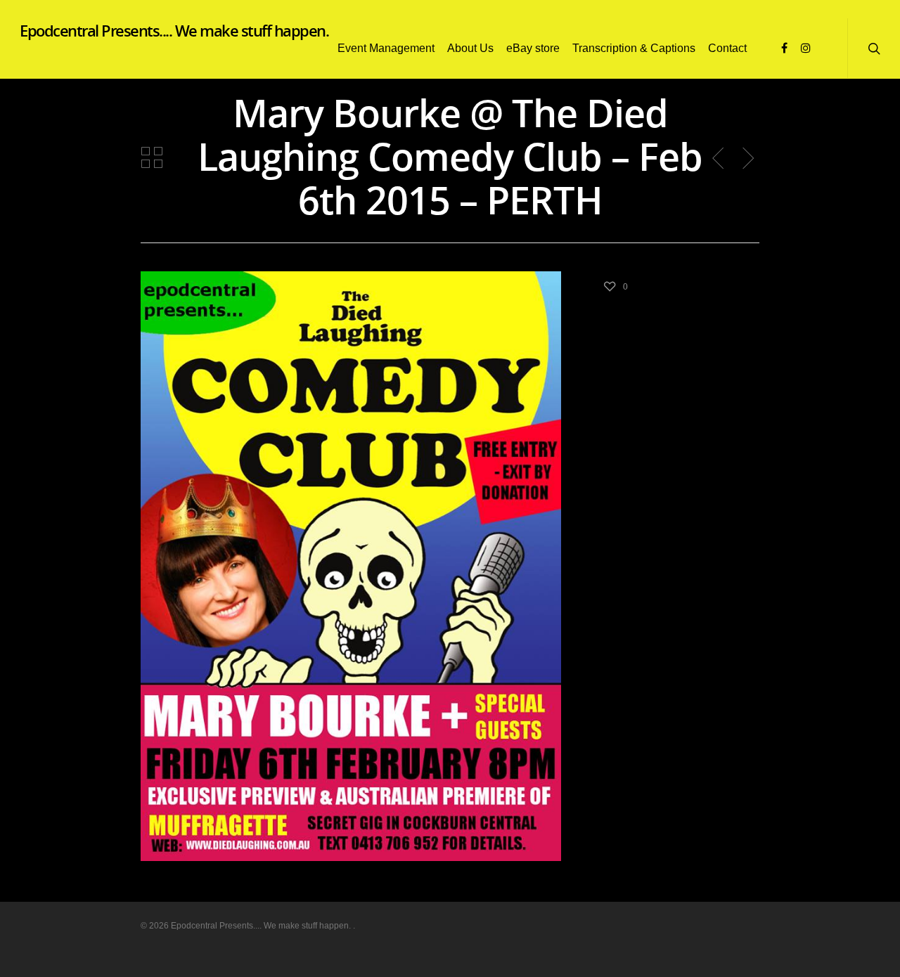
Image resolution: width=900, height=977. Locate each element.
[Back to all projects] (152, 158)
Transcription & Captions (633, 48)
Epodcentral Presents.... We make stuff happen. (174, 30)
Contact (727, 48)
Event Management (386, 48)
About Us (470, 48)
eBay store (533, 48)
